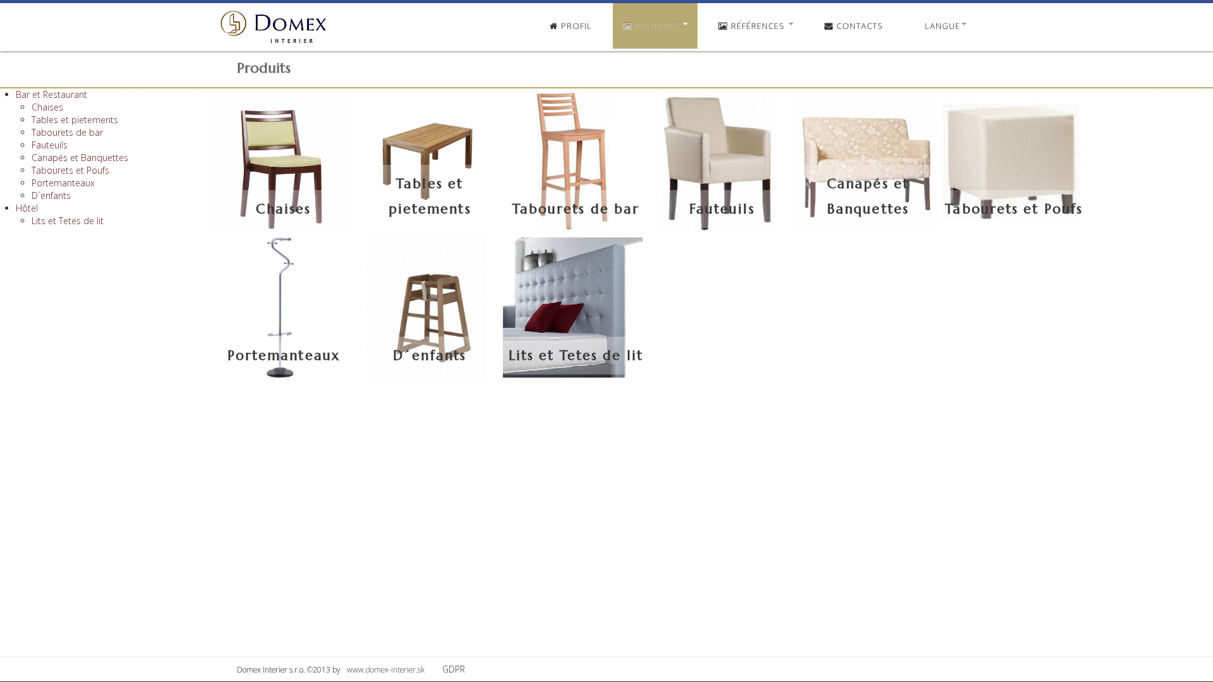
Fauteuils (50, 145)
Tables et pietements (75, 120)
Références (757, 26)
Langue (942, 26)
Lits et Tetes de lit (68, 221)
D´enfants (51, 195)
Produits (658, 26)
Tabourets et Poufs (70, 170)
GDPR (453, 669)
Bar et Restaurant (51, 94)
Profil (575, 26)
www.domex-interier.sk (385, 669)
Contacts (858, 26)
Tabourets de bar (67, 132)
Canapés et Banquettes (80, 158)
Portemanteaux (63, 183)
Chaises (47, 107)
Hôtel (27, 208)
